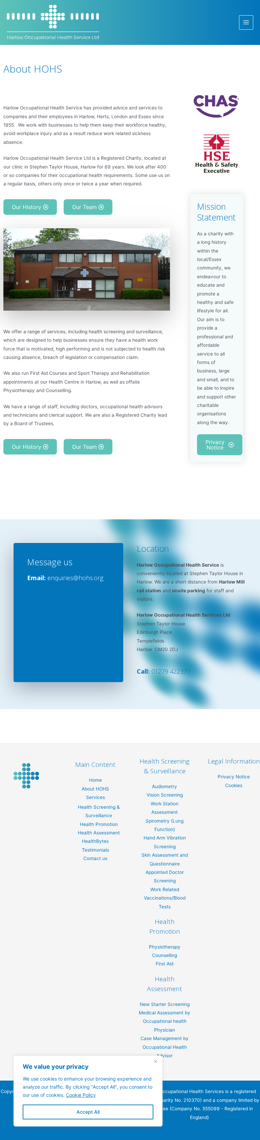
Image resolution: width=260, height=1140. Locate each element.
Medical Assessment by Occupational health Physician (164, 1021)
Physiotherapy (164, 947)
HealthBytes (95, 841)
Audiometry (164, 786)
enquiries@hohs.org (75, 578)
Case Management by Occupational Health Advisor (164, 1047)
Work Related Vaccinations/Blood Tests (165, 898)
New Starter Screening (165, 1004)
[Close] (155, 1061)
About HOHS (95, 789)
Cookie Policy (81, 1095)
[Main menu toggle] (246, 22)
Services (95, 797)
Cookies (233, 785)
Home (95, 780)
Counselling (164, 955)
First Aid (164, 963)
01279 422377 (170, 671)
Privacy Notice (234, 776)
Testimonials (95, 850)
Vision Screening (165, 795)
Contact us (95, 858)
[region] (88, 1091)
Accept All (88, 1112)
